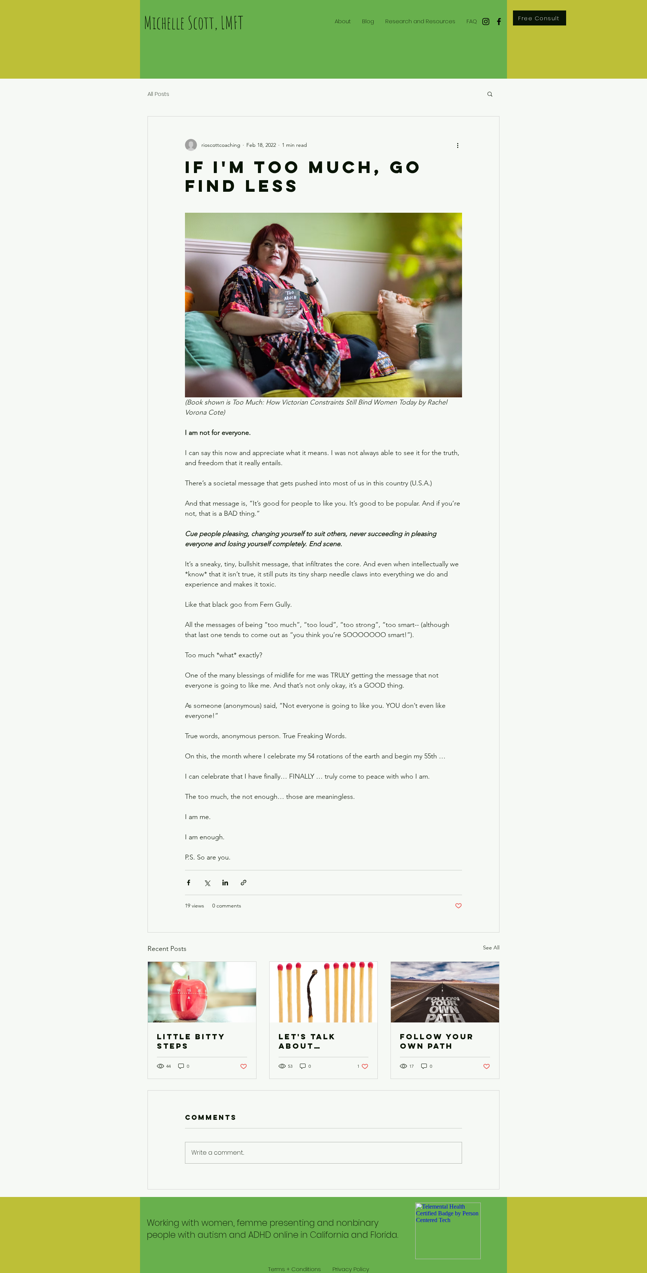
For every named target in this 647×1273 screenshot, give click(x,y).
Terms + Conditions (294, 1269)
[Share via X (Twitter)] (206, 882)
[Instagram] (485, 21)
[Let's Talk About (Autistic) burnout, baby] (324, 992)
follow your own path (437, 1041)
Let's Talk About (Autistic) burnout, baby (320, 1041)
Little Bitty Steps (191, 1041)
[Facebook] (499, 21)
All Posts (158, 94)
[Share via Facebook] (188, 882)
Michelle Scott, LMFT (193, 22)
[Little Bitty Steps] (202, 992)
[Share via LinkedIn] (225, 882)
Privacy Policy (350, 1269)
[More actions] (457, 144)
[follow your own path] (445, 992)
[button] (489, 94)
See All (491, 947)
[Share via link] (243, 882)
